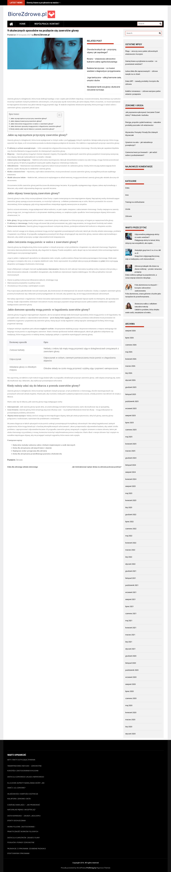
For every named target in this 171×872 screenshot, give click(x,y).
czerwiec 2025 (130, 430)
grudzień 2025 (130, 387)
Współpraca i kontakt (46, 24)
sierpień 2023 (130, 486)
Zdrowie (19, 460)
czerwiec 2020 (130, 698)
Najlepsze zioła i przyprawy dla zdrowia (30, 451)
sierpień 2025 (130, 416)
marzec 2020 (130, 720)
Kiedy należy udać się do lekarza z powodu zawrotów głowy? (32, 129)
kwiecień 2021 (130, 628)
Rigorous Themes (103, 868)
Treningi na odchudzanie (134, 202)
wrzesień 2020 (130, 677)
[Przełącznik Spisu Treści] (58, 115)
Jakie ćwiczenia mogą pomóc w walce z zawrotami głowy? (31, 124)
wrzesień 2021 (130, 592)
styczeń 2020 (130, 734)
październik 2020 (131, 670)
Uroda (127, 209)
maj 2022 (128, 536)
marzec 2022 (130, 550)
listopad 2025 (130, 394)
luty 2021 (128, 642)
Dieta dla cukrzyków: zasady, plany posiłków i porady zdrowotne (23, 840)
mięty (65, 348)
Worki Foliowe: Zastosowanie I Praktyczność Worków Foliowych (22, 829)
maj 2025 (128, 437)
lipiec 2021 (129, 606)
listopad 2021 (130, 578)
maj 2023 (128, 493)
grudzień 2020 (130, 656)
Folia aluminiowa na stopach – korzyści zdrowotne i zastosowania (146, 288)
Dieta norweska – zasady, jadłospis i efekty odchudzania (24, 818)
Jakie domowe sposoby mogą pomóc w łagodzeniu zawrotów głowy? (35, 126)
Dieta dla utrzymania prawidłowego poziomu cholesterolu (37, 454)
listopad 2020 (130, 663)
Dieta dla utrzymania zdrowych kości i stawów (32, 448)
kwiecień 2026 (130, 359)
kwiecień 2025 (130, 444)
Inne (127, 195)
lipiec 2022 (129, 522)
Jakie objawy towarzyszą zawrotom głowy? (26, 121)
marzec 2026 (130, 366)
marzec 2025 (130, 451)
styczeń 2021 (130, 649)
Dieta (127, 188)
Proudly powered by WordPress (73, 868)
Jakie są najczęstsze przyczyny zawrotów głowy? (28, 118)
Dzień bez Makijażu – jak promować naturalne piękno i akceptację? (23, 807)
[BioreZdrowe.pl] (11, 24)
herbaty (21, 350)
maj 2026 (128, 352)
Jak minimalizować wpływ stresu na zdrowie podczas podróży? (96, 467)
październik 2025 (131, 401)
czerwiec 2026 (130, 345)
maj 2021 (128, 621)
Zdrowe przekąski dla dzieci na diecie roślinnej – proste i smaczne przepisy (148, 269)
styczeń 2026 (130, 380)
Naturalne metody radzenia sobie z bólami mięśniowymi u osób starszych (44, 445)
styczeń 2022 (130, 564)
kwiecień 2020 (130, 713)
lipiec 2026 (129, 338)
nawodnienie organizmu (40, 166)
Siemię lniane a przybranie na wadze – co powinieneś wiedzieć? (54, 3)
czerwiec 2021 (130, 614)
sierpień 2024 (130, 472)
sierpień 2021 (130, 599)
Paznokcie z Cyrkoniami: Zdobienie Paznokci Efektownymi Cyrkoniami (26, 851)
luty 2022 (128, 557)
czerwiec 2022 (130, 529)
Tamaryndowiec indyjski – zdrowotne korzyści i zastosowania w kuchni (24, 768)
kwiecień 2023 (130, 500)
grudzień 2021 (130, 571)
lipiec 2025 (129, 423)
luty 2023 (128, 507)
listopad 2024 (130, 465)
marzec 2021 (130, 635)
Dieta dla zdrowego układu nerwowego (22, 467)
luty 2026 (128, 373)
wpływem (72, 140)
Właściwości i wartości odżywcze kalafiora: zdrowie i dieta (22, 796)
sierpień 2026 (130, 331)
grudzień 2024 (130, 458)
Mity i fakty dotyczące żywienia (21, 760)
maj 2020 (128, 705)
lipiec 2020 (129, 691)
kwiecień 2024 (130, 479)
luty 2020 (128, 727)
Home (23, 24)
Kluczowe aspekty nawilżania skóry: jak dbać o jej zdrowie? (25, 785)
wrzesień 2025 (130, 408)
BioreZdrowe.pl (42, 34)
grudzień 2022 (130, 515)
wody (67, 318)
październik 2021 (131, 585)
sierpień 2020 (130, 684)
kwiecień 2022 (130, 543)
